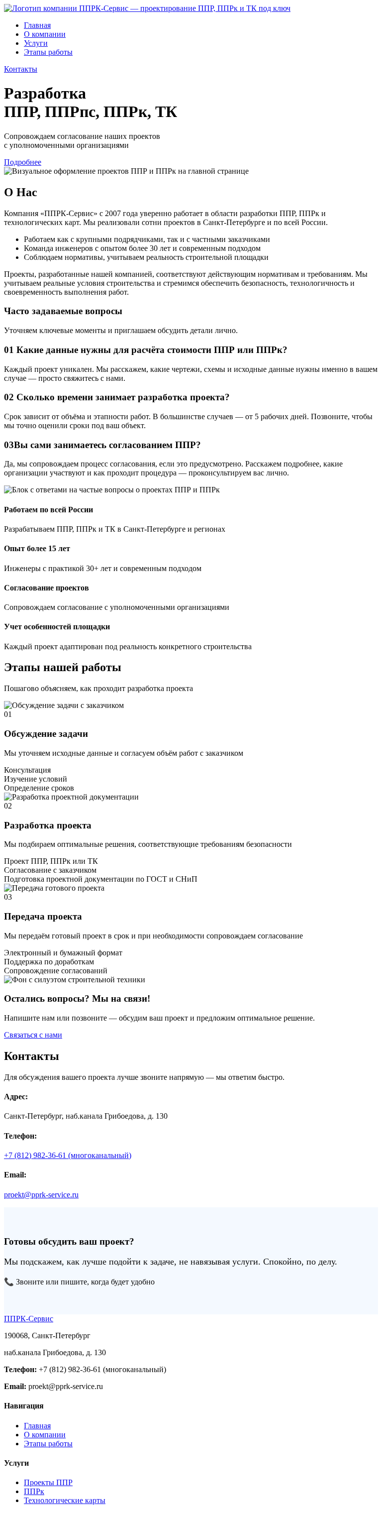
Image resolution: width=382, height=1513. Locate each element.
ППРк (34, 1491)
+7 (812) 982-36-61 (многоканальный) (67, 1155)
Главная (37, 25)
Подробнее (22, 162)
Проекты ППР (48, 1482)
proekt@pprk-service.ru (41, 1194)
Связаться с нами (33, 1035)
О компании (45, 34)
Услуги (36, 43)
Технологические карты (64, 1500)
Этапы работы (48, 52)
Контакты (20, 69)
